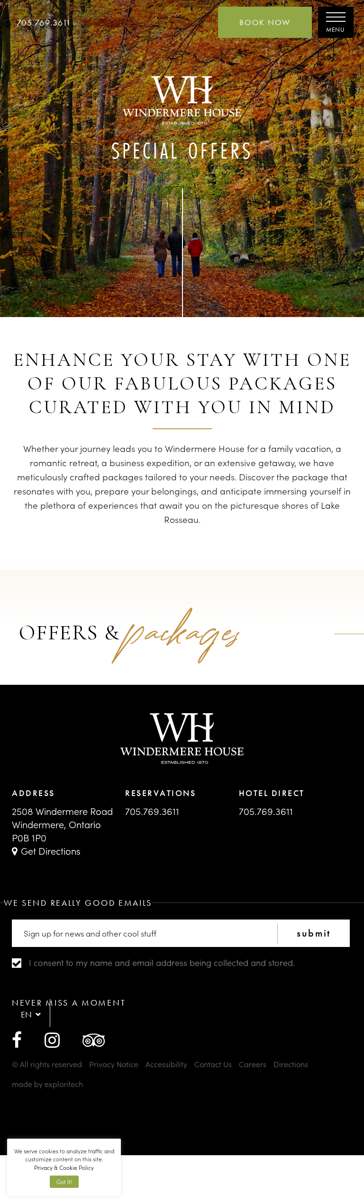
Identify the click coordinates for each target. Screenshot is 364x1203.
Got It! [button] (64, 1181)
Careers (252, 1064)
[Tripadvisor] (93, 1038)
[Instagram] (52, 1038)
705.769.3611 (44, 22)
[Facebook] (17, 1038)
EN (26, 1014)
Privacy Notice (113, 1064)
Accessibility (166, 1064)
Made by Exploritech (47, 1084)
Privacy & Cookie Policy (64, 1167)
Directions (290, 1064)
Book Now (265, 22)
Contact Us (213, 1064)
